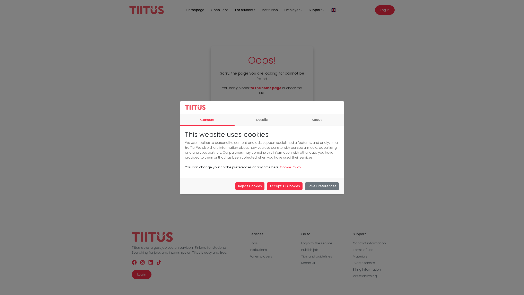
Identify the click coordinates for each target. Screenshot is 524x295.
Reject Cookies (250, 186)
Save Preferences (322, 186)
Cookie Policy (290, 167)
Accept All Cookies (285, 186)
